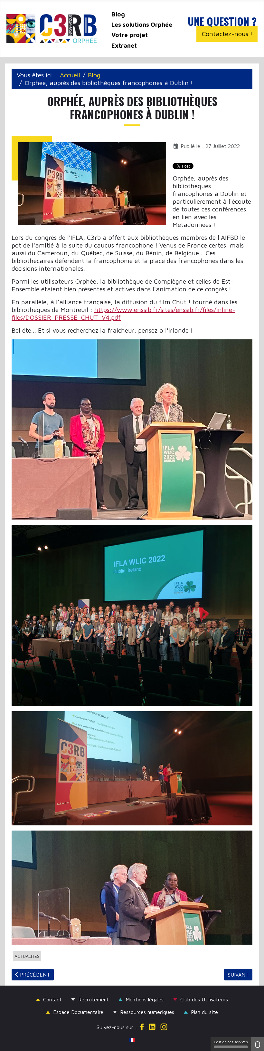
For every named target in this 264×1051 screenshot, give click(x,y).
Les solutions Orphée (141, 24)
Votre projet (129, 34)
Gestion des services (231, 1042)
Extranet (124, 45)
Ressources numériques (147, 1012)
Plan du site (204, 1012)
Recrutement (93, 999)
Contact (52, 999)
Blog (118, 14)
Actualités (27, 956)
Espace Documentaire (78, 1012)
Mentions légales (145, 999)
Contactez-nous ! (227, 33)
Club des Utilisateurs (204, 999)
